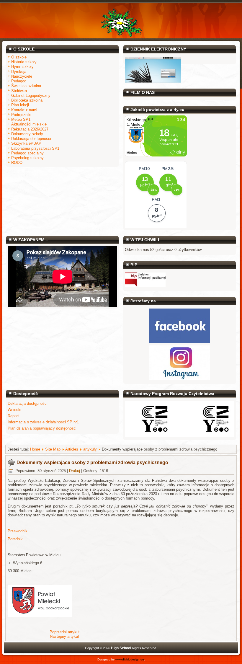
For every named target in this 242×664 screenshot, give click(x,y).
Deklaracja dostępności (31, 138)
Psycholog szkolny (27, 158)
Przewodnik (17, 531)
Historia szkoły (24, 62)
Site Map (52, 449)
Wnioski (14, 409)
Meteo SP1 (20, 119)
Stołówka (19, 91)
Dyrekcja (18, 71)
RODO (16, 162)
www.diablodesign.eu (129, 659)
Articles (71, 449)
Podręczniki (21, 114)
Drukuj (74, 471)
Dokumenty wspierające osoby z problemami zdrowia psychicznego (92, 462)
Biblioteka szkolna (26, 100)
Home (35, 449)
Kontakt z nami (24, 110)
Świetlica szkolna (26, 86)
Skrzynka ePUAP (26, 143)
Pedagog (18, 81)
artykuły (90, 449)
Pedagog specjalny (27, 153)
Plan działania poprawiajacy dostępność (42, 428)
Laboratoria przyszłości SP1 (35, 148)
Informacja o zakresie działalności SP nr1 (43, 422)
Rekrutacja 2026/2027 (29, 129)
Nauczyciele (21, 76)
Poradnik (15, 539)
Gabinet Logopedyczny (30, 95)
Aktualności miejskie (29, 124)
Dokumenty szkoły (27, 134)
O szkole (19, 57)
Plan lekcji (20, 105)
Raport (13, 416)
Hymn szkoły (22, 66)
